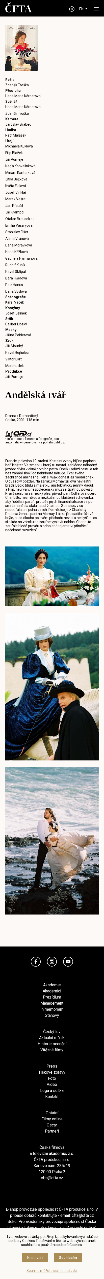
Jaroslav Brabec (18, 124)
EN (81, 9)
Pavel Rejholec (17, 353)
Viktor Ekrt (13, 359)
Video (52, 1084)
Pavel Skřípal (15, 272)
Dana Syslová (16, 291)
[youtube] (68, 962)
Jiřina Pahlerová (18, 335)
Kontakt (52, 1096)
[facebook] (36, 962)
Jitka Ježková (16, 179)
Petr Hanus (14, 285)
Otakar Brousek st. (20, 219)
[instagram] (52, 962)
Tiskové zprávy (51, 1072)
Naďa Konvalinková (20, 166)
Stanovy (52, 1015)
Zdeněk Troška (17, 85)
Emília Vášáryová (19, 225)
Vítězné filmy (51, 1050)
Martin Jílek (14, 366)
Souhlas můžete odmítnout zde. (52, 1271)
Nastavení (35, 1258)
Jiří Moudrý (14, 346)
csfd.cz (59, 442)
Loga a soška (52, 1090)
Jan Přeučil (14, 206)
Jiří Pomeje (14, 159)
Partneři (52, 1131)
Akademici (52, 991)
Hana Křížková (16, 252)
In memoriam (51, 1009)
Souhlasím (68, 1258)
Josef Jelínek (16, 313)
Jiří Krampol (14, 212)
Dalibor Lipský (16, 324)
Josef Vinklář (15, 192)
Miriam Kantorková (20, 173)
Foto (52, 1078)
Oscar (52, 1125)
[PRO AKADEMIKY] (72, 9)
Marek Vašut (15, 199)
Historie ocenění (52, 1043)
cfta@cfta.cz (52, 1177)
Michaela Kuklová (19, 146)
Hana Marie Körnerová (23, 96)
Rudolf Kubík (15, 265)
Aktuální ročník (52, 1037)
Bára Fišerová (16, 278)
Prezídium (52, 997)
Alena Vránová (17, 239)
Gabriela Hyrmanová (21, 258)
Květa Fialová (15, 186)
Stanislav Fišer (16, 232)
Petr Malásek (15, 135)
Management (51, 1003)
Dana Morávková (18, 245)
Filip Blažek (14, 153)
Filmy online (52, 1119)
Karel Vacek (14, 302)
